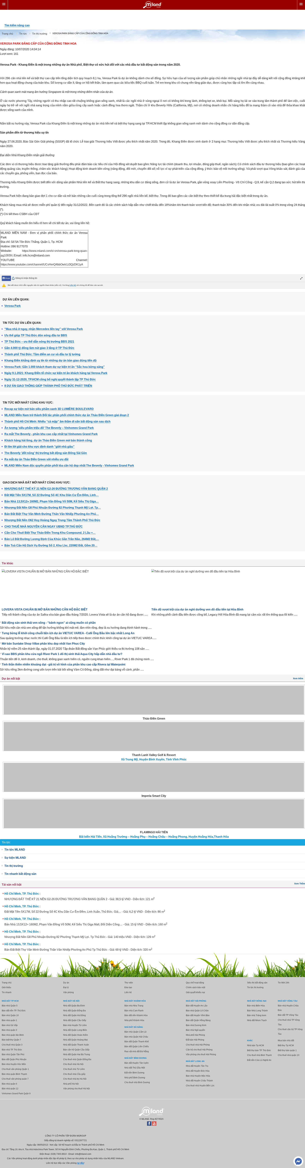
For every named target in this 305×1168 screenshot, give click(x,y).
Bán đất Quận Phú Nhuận (14, 1059)
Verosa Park (12, 305)
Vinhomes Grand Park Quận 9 (16, 1093)
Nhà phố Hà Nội (71, 1084)
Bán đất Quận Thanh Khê (136, 1041)
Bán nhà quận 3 (9, 1030)
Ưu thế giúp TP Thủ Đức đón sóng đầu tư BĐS (35, 335)
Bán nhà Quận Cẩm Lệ (135, 1032)
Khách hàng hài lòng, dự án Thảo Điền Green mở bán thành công (48, 440)
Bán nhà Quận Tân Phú (13, 1054)
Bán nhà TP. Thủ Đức (12, 1049)
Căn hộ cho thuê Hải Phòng (199, 1049)
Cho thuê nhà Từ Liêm (74, 1069)
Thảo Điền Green (154, 718)
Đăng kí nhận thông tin (26, 278)
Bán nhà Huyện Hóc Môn (14, 1064)
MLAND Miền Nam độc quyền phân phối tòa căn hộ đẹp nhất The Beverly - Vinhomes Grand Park (69, 465)
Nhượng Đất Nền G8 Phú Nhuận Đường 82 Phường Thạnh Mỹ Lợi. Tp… (52, 507)
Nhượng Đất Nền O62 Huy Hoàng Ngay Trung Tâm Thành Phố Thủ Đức (52, 520)
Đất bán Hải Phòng (195, 1040)
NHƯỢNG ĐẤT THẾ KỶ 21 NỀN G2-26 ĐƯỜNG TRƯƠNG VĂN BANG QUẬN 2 (56, 488)
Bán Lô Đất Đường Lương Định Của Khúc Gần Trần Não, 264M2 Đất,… (51, 539)
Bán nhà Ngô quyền (195, 1030)
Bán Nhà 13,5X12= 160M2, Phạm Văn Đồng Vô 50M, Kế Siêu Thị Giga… (51, 501)
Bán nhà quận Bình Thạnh (14, 1074)
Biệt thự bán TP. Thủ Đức (259, 1050)
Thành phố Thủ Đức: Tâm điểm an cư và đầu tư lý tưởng (42, 354)
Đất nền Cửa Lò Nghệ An (259, 1060)
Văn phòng (68, 992)
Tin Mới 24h (283, 982)
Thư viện (128, 982)
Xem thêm (298, 678)
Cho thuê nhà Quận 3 (12, 1045)
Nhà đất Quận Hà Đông (74, 1015)
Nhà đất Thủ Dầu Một (134, 1067)
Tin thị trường (13, 865)
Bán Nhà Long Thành (257, 1010)
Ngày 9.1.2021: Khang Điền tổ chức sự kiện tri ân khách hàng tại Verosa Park (55, 373)
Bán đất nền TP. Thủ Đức (14, 1010)
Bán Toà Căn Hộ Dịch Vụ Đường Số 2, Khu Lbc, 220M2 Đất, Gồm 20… (50, 545)
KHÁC (250, 1040)
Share (7, 278)
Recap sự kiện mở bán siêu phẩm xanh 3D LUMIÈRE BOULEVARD (49, 408)
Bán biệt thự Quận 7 (11, 1040)
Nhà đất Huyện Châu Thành (199, 1080)
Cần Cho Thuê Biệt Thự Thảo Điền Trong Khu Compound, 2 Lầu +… (49, 532)
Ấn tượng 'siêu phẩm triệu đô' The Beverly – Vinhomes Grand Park (49, 427)
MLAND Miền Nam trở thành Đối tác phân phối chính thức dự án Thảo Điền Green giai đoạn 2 (66, 415)
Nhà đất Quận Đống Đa (74, 1010)
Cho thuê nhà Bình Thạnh (259, 1055)
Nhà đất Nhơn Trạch (257, 1020)
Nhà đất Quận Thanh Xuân (76, 1045)
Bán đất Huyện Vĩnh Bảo (198, 1015)
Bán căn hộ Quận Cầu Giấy (76, 1049)
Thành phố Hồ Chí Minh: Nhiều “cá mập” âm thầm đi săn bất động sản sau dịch (57, 421)
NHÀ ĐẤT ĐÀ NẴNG (133, 1027)
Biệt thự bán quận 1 (287, 1050)
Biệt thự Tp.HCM (286, 1045)
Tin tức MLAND (14, 849)
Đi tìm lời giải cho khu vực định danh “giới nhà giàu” (39, 446)
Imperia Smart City (154, 795)
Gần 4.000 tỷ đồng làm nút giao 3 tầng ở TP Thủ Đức (39, 347)
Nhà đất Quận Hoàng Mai (75, 1040)
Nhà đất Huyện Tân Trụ (197, 1066)
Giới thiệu (6, 987)
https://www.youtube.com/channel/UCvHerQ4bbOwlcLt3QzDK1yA (42, 264)
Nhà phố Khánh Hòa (134, 1020)
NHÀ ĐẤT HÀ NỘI (71, 1001)
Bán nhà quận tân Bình (13, 1035)
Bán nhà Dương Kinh (196, 1025)
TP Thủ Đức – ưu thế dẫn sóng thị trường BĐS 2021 (39, 341)
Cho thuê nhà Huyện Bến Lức (200, 1085)
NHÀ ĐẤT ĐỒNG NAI (256, 1001)
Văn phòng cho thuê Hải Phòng (201, 1054)
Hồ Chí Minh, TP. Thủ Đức (21, 893)
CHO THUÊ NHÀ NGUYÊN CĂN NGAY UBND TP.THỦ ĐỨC (43, 526)
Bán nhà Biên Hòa (256, 1005)
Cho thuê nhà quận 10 (288, 1055)
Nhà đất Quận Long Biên (75, 1030)
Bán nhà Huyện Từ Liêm (75, 1025)
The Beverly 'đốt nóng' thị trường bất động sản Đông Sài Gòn (45, 452)
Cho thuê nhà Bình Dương (137, 1082)
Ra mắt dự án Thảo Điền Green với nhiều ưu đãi (36, 459)
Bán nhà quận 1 (9, 1020)
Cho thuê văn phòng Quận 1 (15, 1069)
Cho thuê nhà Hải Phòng (198, 1045)
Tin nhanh (6, 992)
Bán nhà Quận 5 (9, 1005)
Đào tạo (128, 987)
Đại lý (66, 987)
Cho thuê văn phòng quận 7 (15, 1079)
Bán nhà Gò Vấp (10, 1025)
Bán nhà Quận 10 (10, 1015)
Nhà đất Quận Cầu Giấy (74, 1020)
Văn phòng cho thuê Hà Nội (76, 1088)
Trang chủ (6, 982)
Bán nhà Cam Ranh (133, 1010)
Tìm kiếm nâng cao (17, 25)
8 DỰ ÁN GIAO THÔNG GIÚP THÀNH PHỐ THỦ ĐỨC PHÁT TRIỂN (48, 385)
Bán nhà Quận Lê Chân (197, 1010)
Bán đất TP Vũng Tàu (288, 1015)
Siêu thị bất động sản (257, 982)
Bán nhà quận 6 (9, 1084)
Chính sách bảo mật (195, 987)
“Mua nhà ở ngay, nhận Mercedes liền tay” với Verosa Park (43, 329)
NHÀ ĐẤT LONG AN (195, 1061)
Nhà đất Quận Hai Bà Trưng (76, 1054)
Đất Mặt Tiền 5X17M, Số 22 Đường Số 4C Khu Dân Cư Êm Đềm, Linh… (51, 495)
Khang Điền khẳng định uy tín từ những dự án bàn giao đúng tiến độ (50, 360)
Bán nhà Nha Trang (133, 1005)
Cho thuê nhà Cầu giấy (74, 1074)
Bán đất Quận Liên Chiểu (136, 1046)
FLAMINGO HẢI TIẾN (154, 832)
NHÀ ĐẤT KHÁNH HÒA (135, 1001)
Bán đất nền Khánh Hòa (136, 1015)
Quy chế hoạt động (195, 982)
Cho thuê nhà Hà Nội (73, 1064)
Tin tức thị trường (255, 987)
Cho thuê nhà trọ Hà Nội (74, 1079)
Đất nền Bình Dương (134, 1072)
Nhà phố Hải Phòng (195, 1035)
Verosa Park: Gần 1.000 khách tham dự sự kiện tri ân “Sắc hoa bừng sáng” (54, 366)
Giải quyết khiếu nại (195, 992)
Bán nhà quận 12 (10, 1088)
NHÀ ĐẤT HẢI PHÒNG (196, 1001)
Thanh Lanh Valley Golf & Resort (154, 755)
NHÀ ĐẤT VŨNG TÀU (287, 1001)
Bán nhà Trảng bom (256, 1015)
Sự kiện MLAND (15, 857)
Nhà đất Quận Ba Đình (74, 1005)
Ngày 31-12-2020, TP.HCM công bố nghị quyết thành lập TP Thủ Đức (50, 379)
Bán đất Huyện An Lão (196, 1005)
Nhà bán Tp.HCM (255, 1045)
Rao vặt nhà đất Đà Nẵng (136, 1051)
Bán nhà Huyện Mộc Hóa (198, 1076)
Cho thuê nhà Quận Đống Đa (77, 1059)
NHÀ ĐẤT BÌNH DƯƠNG (135, 1058)
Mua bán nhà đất (286, 1040)
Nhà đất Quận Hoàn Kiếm (75, 1035)
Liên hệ (73, 285)
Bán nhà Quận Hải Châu (136, 1037)
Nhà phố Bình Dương (134, 1077)
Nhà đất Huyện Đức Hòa (198, 1071)
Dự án (66, 982)
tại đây (80, 1163)
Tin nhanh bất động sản (20, 873)
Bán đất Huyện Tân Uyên (136, 1063)
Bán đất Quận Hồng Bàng (198, 1020)
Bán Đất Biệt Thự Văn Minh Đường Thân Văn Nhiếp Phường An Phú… (51, 513)
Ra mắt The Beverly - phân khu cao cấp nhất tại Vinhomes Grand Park (51, 434)
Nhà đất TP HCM (10, 1001)
